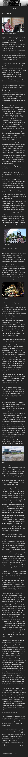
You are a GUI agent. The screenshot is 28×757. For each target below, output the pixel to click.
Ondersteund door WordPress (9, 753)
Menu (14, 8)
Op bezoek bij (10, 2)
